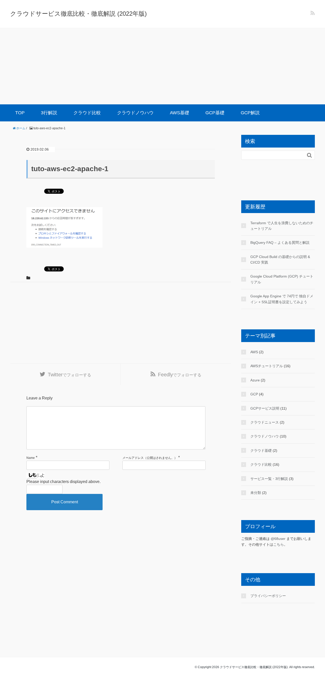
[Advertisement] (162, 66)
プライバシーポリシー (268, 596)
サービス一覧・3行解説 (269, 479)
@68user (278, 539)
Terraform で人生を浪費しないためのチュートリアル (281, 226)
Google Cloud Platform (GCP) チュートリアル (281, 279)
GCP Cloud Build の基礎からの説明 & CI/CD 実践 (280, 259)
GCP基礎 (214, 112)
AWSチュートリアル (266, 366)
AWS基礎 (179, 112)
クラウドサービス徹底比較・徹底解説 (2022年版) (78, 13)
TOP (20, 112)
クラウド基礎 (261, 450)
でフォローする (69, 374)
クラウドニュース (264, 422)
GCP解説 (250, 112)
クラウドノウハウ (135, 112)
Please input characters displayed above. (63, 481)
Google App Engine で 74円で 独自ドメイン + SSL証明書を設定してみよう (281, 299)
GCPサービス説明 (264, 408)
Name (30, 458)
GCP (254, 394)
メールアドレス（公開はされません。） (149, 458)
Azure (255, 380)
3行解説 (49, 112)
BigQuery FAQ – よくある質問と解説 (280, 242)
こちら (278, 544)
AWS (254, 352)
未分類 (255, 493)
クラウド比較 (87, 112)
